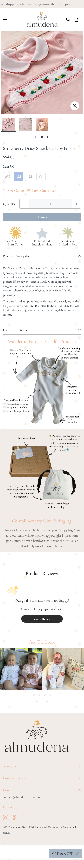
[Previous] (36, 698)
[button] (76, 19)
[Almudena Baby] (42, 19)
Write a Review (42, 619)
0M (7, 176)
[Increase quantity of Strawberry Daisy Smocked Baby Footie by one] (76, 203)
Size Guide (16, 190)
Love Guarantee (44, 190)
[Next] (47, 698)
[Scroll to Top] (77, 839)
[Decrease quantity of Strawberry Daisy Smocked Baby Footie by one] (24, 203)
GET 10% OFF (62, 854)
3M (18, 176)
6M (29, 176)
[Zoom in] (74, 105)
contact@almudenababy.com (21, 797)
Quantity (9, 203)
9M (40, 176)
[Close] (77, 853)
